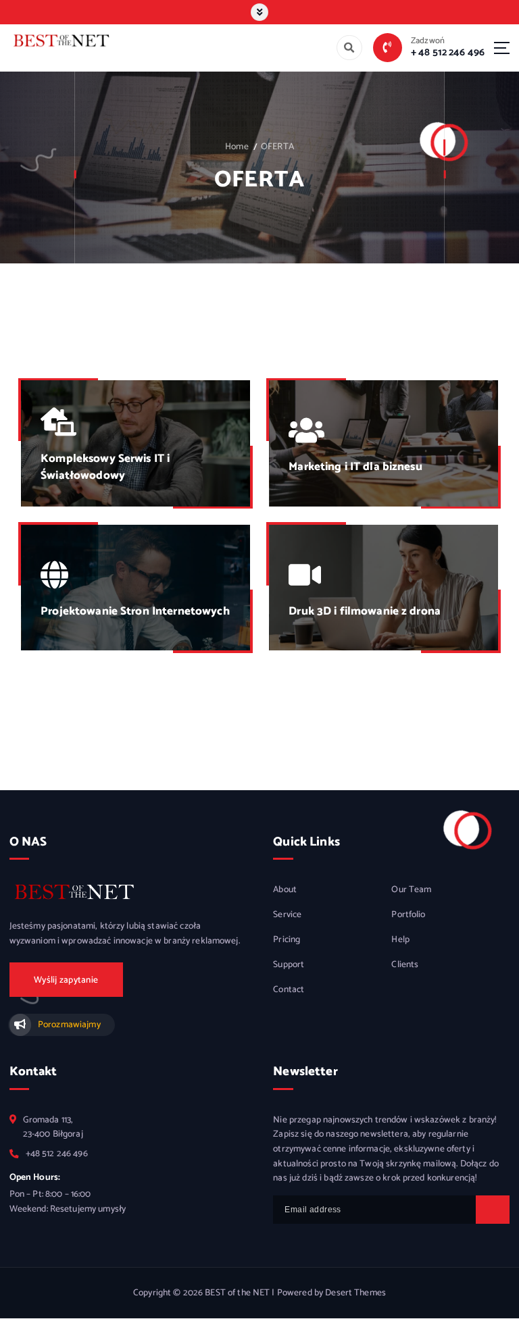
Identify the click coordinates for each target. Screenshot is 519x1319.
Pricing (286, 940)
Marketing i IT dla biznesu (355, 466)
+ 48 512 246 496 (448, 52)
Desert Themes (355, 1292)
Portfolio (408, 915)
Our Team (411, 890)
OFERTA (277, 146)
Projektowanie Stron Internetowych (135, 611)
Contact (288, 990)
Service (287, 915)
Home (237, 146)
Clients (404, 965)
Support (288, 965)
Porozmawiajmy (69, 1024)
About (285, 890)
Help (400, 940)
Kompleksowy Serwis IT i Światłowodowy (105, 467)
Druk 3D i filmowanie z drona (365, 611)
